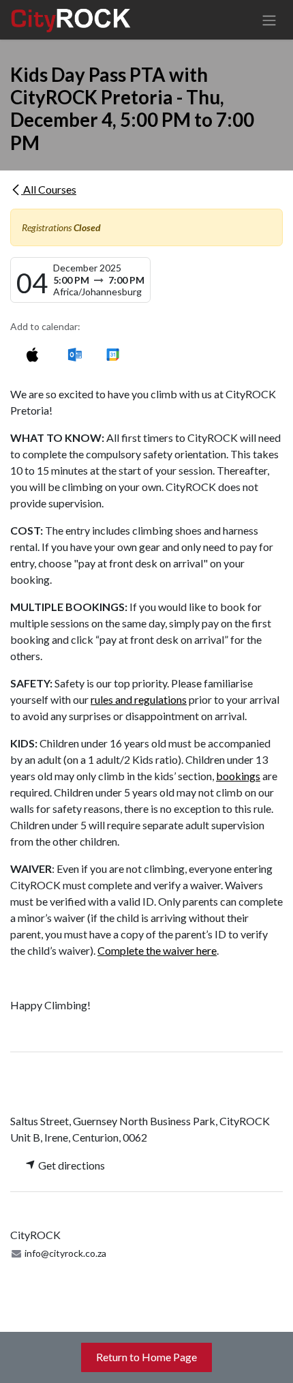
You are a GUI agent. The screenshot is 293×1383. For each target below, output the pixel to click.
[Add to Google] (112, 354)
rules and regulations (139, 699)
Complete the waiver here (157, 950)
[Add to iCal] (32, 354)
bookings (238, 775)
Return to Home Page (146, 1356)
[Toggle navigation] (269, 19)
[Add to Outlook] (74, 354)
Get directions (70, 1165)
